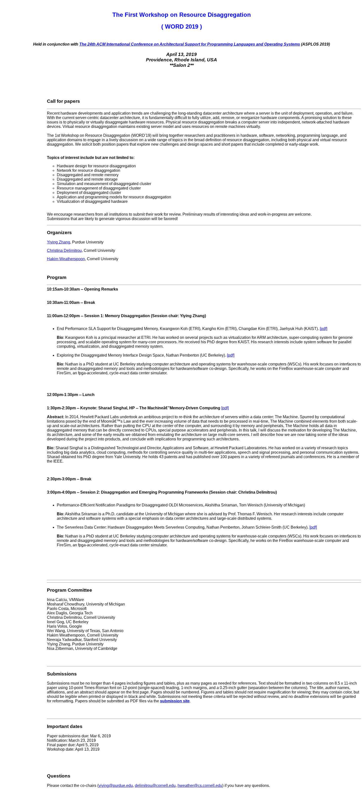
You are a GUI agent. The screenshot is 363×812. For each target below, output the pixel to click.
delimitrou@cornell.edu (155, 785)
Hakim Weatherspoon (66, 259)
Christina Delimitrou (64, 250)
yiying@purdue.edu (116, 785)
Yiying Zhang (58, 242)
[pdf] (323, 329)
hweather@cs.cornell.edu (200, 785)
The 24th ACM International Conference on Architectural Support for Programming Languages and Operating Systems (189, 44)
